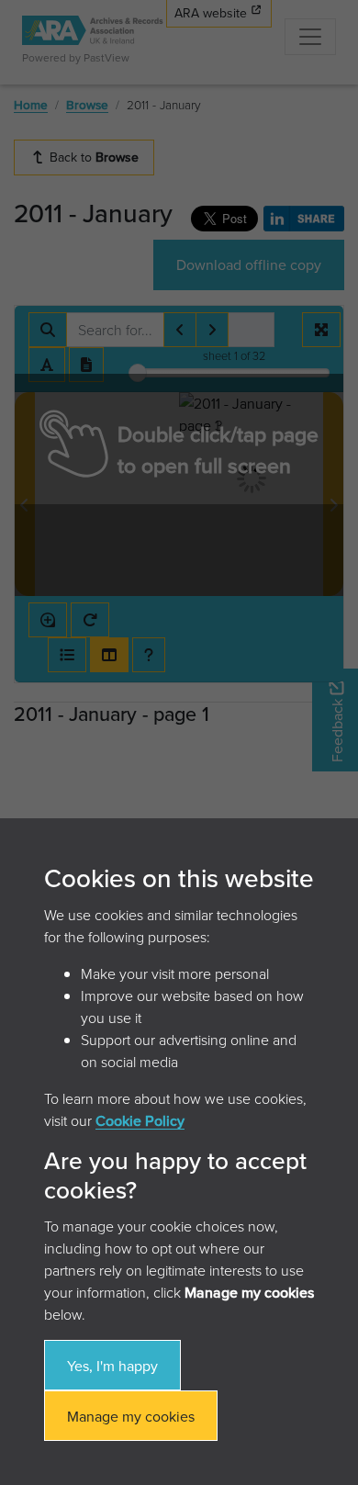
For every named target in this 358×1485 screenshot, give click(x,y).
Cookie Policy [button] (140, 1120)
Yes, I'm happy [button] (112, 1366)
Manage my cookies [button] (131, 1416)
